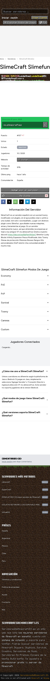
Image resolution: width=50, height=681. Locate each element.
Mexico (5, 546)
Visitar (24, 159)
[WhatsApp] (15, 201)
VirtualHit (6, 512)
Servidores (12, 59)
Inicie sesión (7, 462)
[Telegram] (27, 201)
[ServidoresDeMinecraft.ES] (25, 3)
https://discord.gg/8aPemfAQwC (22, 235)
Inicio (2, 59)
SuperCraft (6, 489)
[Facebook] (3, 201)
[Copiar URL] (33, 201)
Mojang (46, 678)
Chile (4, 553)
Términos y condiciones (12, 579)
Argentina (6, 538)
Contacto (6, 602)
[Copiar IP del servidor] (45, 125)
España (5, 531)
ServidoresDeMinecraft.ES (34, 675)
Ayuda (4, 595)
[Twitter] (9, 201)
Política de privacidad (10, 587)
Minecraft (36, 678)
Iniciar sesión (10, 17)
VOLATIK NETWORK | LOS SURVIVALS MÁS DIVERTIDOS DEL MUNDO (22, 505)
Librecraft (6, 482)
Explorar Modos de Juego (22, 22)
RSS (3, 610)
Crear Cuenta (39, 17)
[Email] (21, 201)
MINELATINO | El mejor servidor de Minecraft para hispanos (22, 497)
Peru (4, 561)
